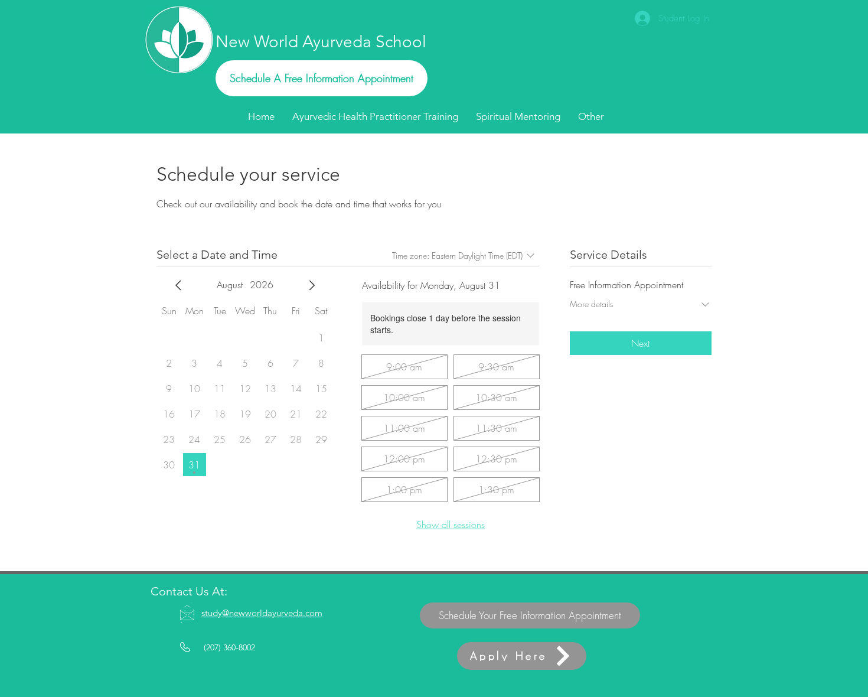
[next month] (312, 285)
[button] (591, 116)
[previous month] (178, 285)
